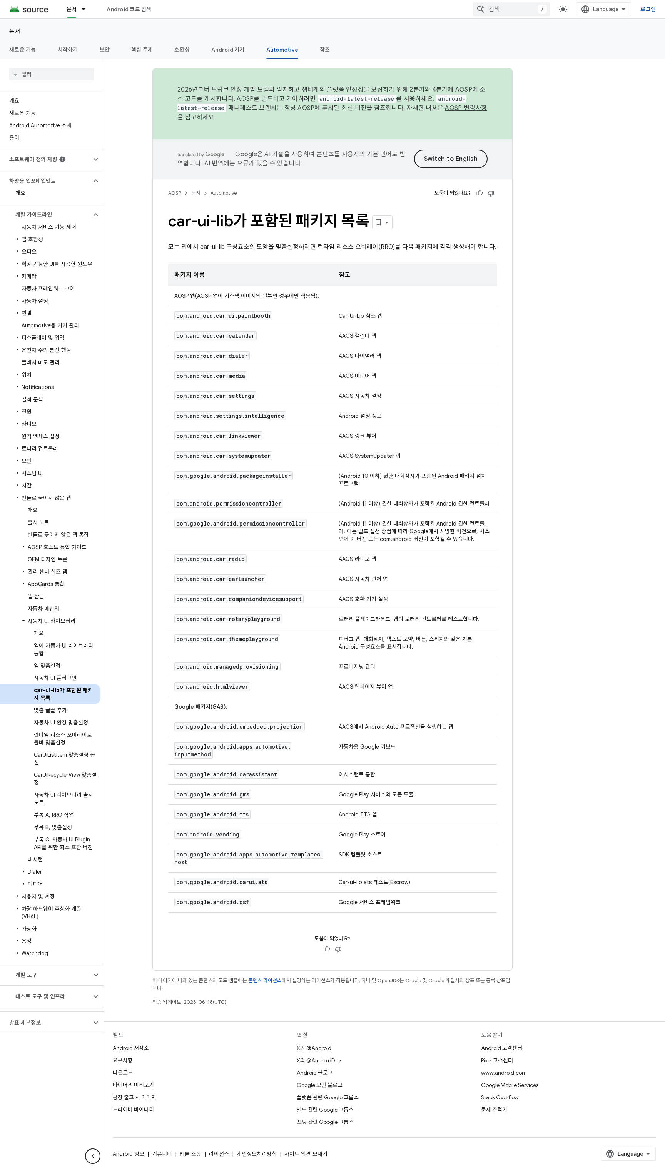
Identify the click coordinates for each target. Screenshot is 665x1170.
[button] (45, 159)
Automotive (282, 49)
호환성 (182, 49)
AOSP (174, 193)
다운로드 (123, 1072)
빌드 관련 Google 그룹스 (325, 1109)
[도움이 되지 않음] (491, 193)
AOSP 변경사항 (466, 108)
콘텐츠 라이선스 (265, 980)
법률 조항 (190, 1154)
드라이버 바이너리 (133, 1109)
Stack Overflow (500, 1097)
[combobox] (511, 9)
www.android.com (504, 1072)
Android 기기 (228, 49)
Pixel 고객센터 (497, 1060)
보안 (105, 49)
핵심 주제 (142, 49)
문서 (72, 9)
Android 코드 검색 (129, 9)
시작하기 (68, 49)
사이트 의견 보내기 (305, 1154)
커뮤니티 (162, 1154)
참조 (325, 49)
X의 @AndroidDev (319, 1060)
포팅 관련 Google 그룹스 (325, 1121)
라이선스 (219, 1154)
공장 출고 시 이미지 (134, 1097)
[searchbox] (51, 74)
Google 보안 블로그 (320, 1085)
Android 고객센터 (501, 1048)
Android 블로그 (315, 1072)
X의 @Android (314, 1048)
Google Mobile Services (509, 1085)
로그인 (648, 9)
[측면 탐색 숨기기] (92, 1156)
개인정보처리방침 (257, 1154)
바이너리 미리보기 (133, 1085)
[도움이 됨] (479, 193)
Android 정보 (128, 1154)
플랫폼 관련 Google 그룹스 (328, 1097)
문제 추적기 (494, 1109)
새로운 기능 (22, 49)
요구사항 (123, 1060)
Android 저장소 (131, 1048)
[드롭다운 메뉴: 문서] (87, 9)
